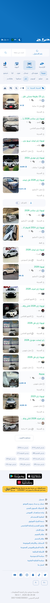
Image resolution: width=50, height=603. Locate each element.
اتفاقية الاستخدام (37, 517)
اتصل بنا (41, 565)
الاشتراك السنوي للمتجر (35, 508)
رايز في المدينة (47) (38, 459)
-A (36, 583)
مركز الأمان (40, 530)
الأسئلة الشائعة (38, 552)
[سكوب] (10, 88)
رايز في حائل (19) (25, 464)
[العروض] (5, 88)
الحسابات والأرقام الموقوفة (33, 543)
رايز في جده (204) (23, 448)
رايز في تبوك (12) (11, 464)
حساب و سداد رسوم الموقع (33, 504)
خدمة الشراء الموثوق (36, 521)
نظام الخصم (39, 539)
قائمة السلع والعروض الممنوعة (32, 547)
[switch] (18, 203)
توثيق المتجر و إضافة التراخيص (32, 526)
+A (44, 583)
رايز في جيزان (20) (39, 464)
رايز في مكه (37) (24, 459)
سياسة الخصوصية (37, 556)
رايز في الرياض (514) (38, 448)
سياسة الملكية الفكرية (36, 561)
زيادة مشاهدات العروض (35, 513)
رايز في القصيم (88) (38, 453)
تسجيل (41, 500)
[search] (5, 53)
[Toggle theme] (19, 40)
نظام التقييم (39, 534)
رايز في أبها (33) (10, 459)
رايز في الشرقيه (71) (23, 453)
